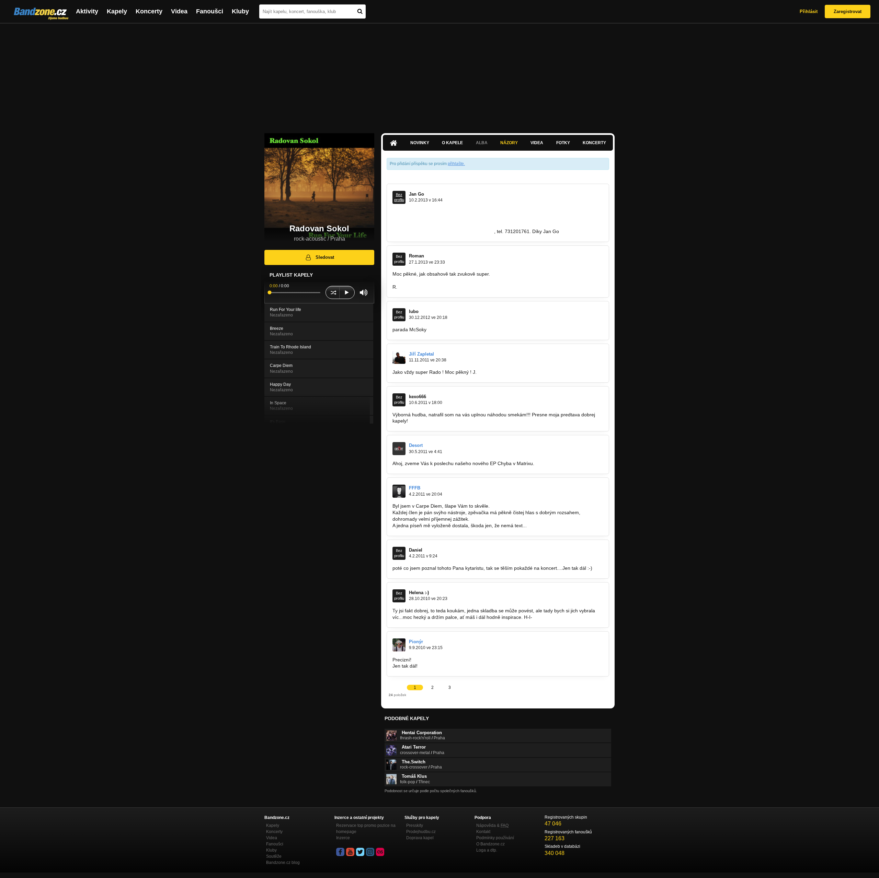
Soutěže (274, 856)
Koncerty (149, 11)
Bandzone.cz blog (283, 862)
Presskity (414, 825)
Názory (509, 142)
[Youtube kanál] (350, 852)
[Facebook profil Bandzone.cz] (340, 852)
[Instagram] (370, 852)
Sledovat (325, 257)
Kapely (117, 11)
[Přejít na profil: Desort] (399, 448)
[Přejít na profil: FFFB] (399, 491)
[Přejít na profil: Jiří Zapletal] (399, 357)
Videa (179, 11)
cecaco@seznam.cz (472, 231)
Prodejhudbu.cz (421, 831)
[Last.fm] (380, 852)
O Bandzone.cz (490, 844)
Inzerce (343, 837)
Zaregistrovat (847, 11)
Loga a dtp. (486, 850)
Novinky (419, 142)
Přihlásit (809, 11)
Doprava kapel (420, 837)
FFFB (414, 487)
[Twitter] (360, 852)
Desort (416, 445)
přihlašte (456, 163)
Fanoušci (209, 11)
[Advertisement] (439, 75)
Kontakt (483, 831)
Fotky (563, 142)
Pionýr (416, 641)
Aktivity (87, 11)
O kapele (452, 142)
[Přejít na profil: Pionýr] (399, 644)
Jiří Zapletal (421, 354)
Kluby (240, 11)
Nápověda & (492, 825)
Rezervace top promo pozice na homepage (366, 828)
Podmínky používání (495, 837)
